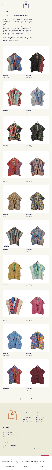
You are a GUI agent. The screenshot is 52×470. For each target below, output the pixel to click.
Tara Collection (26, 415)
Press (4, 436)
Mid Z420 (6, 214)
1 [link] (20, 398)
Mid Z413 (29, 318)
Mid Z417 (6, 249)
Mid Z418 (29, 249)
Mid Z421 (29, 179)
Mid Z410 (29, 353)
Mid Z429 (29, 75)
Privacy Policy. (33, 463)
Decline (42, 466)
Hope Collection (26, 417)
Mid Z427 (6, 110)
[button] (2, 4)
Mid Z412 (6, 353)
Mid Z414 (6, 318)
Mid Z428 (6, 75)
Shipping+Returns (40, 415)
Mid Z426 (6, 145)
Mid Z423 (6, 179)
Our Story (6, 430)
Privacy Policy (39, 421)
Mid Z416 (6, 284)
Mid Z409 (6, 388)
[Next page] (31, 398)
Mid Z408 (29, 388)
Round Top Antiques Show (10, 434)
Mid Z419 (29, 214)
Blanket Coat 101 (40, 417)
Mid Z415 (29, 284)
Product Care (39, 419)
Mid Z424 (29, 145)
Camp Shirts (25, 419)
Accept (25, 466)
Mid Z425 (29, 110)
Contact (5, 439)
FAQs (37, 413)
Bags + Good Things (27, 421)
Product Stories (7, 432)
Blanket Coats (25, 413)
